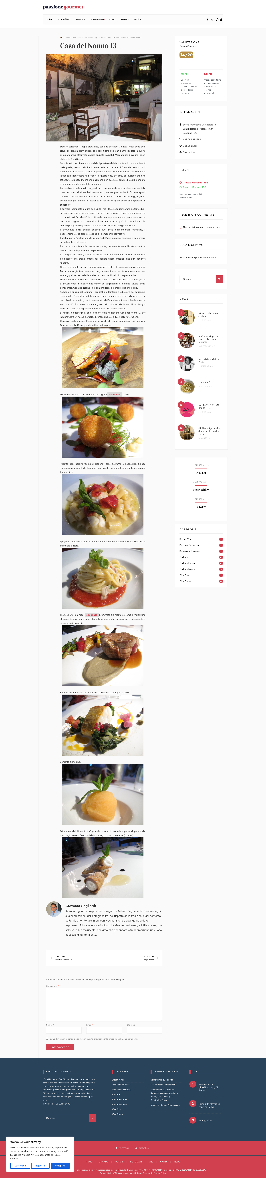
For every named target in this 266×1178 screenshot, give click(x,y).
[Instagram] (212, 20)
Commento (52, 986)
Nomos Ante (174, 1105)
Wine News (185, 575)
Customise (20, 1165)
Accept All (60, 1165)
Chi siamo (64, 19)
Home (49, 19)
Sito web (131, 1025)
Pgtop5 (80, 19)
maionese (115, 394)
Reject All (40, 1165)
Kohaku (201, 473)
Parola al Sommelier (189, 545)
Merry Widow (201, 489)
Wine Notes (185, 581)
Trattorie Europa (187, 563)
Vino (112, 19)
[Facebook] (207, 20)
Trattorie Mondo (187, 569)
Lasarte (201, 507)
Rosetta (169, 1080)
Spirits (125, 19)
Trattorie (183, 557)
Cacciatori (170, 1085)
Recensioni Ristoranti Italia (129, 37)
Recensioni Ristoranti (189, 551)
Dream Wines (186, 539)
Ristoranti (97, 19)
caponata (91, 614)
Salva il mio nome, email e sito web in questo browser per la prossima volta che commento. (94, 1039)
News (137, 19)
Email (89, 1025)
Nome (50, 1025)
